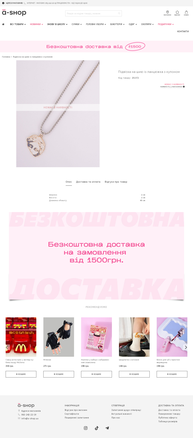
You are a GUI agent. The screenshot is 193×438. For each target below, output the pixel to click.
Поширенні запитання (77, 417)
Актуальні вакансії (121, 413)
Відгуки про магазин (76, 410)
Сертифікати (72, 413)
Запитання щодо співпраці (126, 410)
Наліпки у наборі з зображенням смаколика (95, 361)
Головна (6, 56)
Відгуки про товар (116, 181)
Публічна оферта (167, 417)
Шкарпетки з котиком (129, 360)
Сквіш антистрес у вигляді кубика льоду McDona (20, 361)
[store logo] (14, 12)
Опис (69, 181)
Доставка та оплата (88, 181)
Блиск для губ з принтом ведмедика (168, 361)
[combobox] (93, 13)
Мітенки (47, 360)
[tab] (69, 182)
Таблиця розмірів (168, 421)
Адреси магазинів (14, 3)
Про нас (115, 417)
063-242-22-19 (28, 414)
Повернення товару (169, 413)
